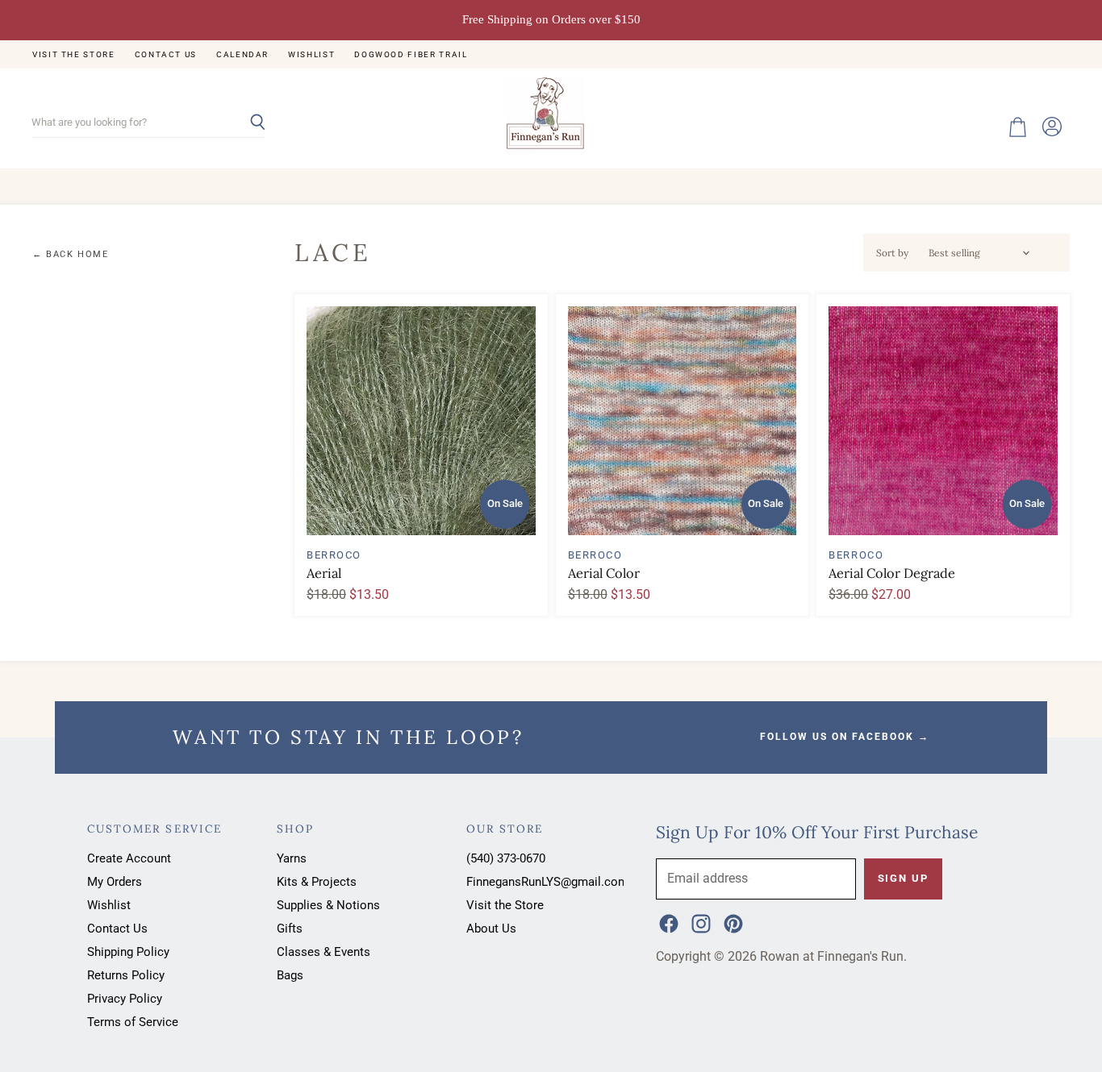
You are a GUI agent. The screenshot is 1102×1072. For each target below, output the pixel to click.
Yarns (292, 858)
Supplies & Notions (328, 905)
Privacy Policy (124, 998)
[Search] (244, 123)
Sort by (892, 253)
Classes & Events (323, 952)
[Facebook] (667, 922)
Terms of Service (132, 1022)
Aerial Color (604, 573)
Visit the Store (73, 54)
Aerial (324, 573)
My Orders (114, 882)
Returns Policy (126, 975)
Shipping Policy (128, 952)
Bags (290, 975)
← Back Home (70, 255)
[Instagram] (699, 922)
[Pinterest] (731, 922)
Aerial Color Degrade (892, 573)
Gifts (290, 928)
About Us (491, 928)
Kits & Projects (317, 882)
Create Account (129, 858)
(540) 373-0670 (505, 858)
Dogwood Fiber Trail (410, 54)
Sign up (903, 878)
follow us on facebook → (844, 736)
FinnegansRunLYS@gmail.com (547, 882)
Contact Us (166, 54)
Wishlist (311, 54)
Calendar (242, 54)
